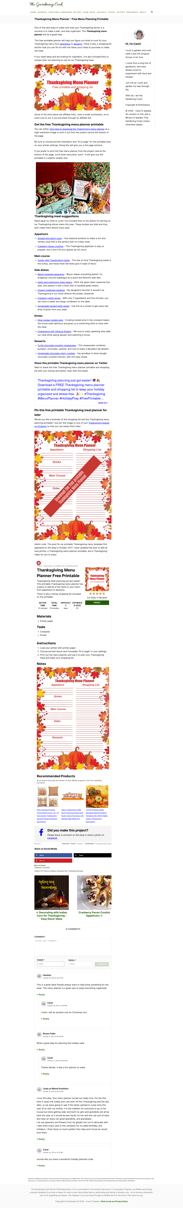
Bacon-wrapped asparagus (51, 274)
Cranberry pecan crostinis (50, 246)
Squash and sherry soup (50, 238)
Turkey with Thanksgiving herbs (54, 260)
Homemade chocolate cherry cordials (56, 353)
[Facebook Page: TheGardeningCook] (42, 833)
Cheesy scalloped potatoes (51, 290)
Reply (42, 994)
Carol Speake (41, 865)
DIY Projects (45, 871)
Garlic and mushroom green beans (55, 282)
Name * (41, 960)
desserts (78, 44)
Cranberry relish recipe (49, 298)
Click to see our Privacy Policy (114, 1201)
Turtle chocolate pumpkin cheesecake (57, 345)
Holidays (53, 871)
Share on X (102, 403)
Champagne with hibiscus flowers (54, 331)
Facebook (52, 838)
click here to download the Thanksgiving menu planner (77, 129)
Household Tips (62, 871)
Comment (39, 937)
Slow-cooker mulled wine (50, 320)
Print (97, 602)
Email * (72, 960)
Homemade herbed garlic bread (53, 306)
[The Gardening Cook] (47, 4)
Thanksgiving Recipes (75, 871)
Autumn (37, 871)
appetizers (65, 44)
